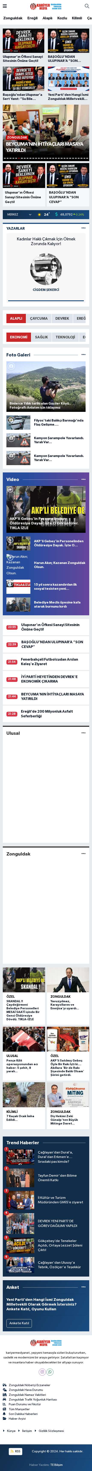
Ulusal (13, 733)
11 (33, 158)
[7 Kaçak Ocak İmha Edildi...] (24, 1094)
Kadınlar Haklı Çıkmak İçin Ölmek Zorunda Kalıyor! (46, 241)
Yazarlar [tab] (15, 228)
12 (36, 158)
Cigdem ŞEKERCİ (46, 290)
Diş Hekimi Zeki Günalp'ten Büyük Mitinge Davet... (64, 1120)
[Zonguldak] (84, 854)
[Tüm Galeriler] (84, 355)
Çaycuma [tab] (39, 318)
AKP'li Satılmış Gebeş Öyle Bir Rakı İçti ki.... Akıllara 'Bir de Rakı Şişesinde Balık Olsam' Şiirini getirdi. (67, 1068)
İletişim (27, 1431)
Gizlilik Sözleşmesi (51, 1431)
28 (81, 158)
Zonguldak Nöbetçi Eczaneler (29, 1385)
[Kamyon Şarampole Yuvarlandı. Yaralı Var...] (18, 440)
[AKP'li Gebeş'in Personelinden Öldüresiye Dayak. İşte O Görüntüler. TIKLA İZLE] (18, 543)
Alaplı (47, 18)
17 (50, 158)
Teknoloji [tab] (65, 337)
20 (59, 158)
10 (30, 158)
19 (56, 158)
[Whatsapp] (49, 1372)
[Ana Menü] (5, 6)
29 (84, 158)
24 (70, 158)
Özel (10, 996)
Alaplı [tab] (16, 318)
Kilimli (77, 18)
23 (67, 158)
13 (39, 158)
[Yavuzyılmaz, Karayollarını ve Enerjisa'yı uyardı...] (68, 979)
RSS (17, 1451)
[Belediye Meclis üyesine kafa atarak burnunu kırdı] (18, 604)
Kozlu (62, 18)
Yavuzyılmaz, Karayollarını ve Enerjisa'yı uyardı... (64, 1005)
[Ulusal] (84, 733)
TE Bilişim (56, 1464)
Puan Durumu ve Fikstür (25, 1404)
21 (61, 158)
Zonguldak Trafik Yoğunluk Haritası (33, 1399)
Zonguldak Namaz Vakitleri (27, 1394)
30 (87, 158)
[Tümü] (84, 1287)
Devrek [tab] (62, 318)
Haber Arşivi (17, 1418)
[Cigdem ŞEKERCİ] (46, 269)
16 (47, 158)
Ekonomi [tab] (18, 337)
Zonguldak (12, 18)
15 (45, 158)
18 (53, 158)
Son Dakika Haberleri (23, 1414)
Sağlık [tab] (41, 337)
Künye (11, 1431)
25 (73, 158)
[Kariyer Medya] (46, 6)
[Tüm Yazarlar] (84, 228)
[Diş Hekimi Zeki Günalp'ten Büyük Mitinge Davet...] (68, 1094)
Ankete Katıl (19, 1323)
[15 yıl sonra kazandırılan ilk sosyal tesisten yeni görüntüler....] (18, 586)
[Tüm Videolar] (84, 479)
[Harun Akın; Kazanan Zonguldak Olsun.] (18, 565)
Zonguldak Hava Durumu (26, 1390)
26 (76, 158)
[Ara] (87, 6)
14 (42, 158)
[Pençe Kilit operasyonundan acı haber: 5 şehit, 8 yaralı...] (24, 1039)
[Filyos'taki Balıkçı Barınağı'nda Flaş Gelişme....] (18, 422)
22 (64, 158)
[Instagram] (42, 1372)
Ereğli (32, 18)
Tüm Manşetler (19, 1409)
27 (79, 158)
